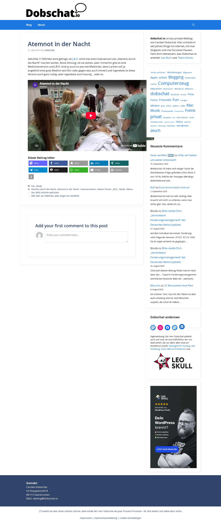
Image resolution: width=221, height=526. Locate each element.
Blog (29, 24)
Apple (154, 77)
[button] (193, 25)
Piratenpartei (167, 111)
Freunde (165, 100)
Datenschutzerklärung (105, 517)
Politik (190, 110)
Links (182, 105)
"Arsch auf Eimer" (158, 72)
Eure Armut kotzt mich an (174, 187)
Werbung (162, 126)
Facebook (175, 94)
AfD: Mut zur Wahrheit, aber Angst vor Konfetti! (55, 195)
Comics (153, 84)
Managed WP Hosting (179, 345)
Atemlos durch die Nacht (43, 189)
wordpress (183, 125)
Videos (129, 189)
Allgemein (187, 72)
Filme (191, 94)
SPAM (191, 117)
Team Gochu (185, 57)
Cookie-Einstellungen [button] (130, 517)
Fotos (154, 100)
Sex (173, 117)
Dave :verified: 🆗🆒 (162, 155)
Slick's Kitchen (182, 117)
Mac (190, 105)
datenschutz (168, 89)
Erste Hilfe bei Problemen (173, 349)
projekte (167, 117)
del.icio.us (179, 88)
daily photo (156, 88)
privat (156, 116)
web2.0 (187, 122)
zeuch (155, 130)
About (41, 24)
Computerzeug (173, 83)
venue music (169, 122)
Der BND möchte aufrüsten (45, 192)
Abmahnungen (174, 72)
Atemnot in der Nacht (68, 189)
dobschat (159, 93)
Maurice (155, 285)
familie (183, 94)
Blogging (176, 77)
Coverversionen (88, 189)
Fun (33, 186)
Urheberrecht (156, 122)
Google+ (183, 100)
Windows (171, 125)
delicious (189, 88)
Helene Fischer (104, 189)
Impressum (86, 517)
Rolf (152, 187)
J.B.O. (75, 59)
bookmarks (190, 77)
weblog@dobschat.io (45, 498)
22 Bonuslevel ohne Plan (178, 285)
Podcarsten (179, 111)
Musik (39, 186)
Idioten (155, 105)
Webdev (153, 126)
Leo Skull (166, 57)
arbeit (163, 77)
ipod (163, 105)
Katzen (176, 105)
